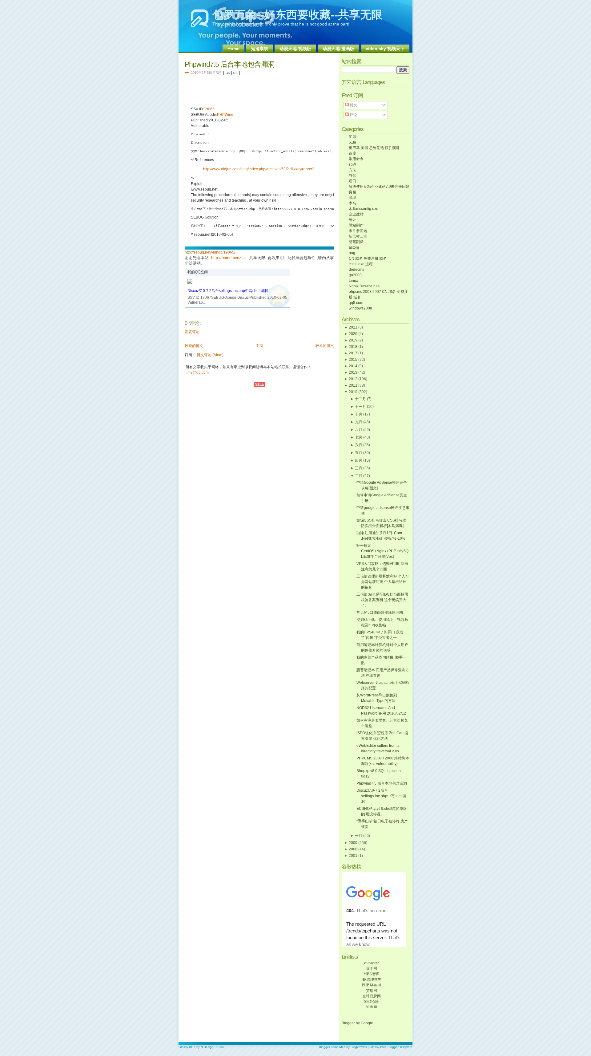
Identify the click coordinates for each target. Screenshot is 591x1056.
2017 (353, 353)
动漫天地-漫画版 (338, 48)
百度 (352, 153)
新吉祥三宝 (358, 236)
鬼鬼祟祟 (259, 48)
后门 (352, 181)
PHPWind (225, 114)
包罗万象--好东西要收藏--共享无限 (297, 14)
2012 (353, 379)
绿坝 (352, 197)
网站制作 (356, 225)
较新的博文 (194, 346)
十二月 (360, 399)
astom (354, 247)
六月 (358, 445)
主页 (259, 346)
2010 (353, 392)
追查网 (371, 1004)
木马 (352, 203)
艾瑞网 (371, 987)
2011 (353, 385)
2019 (353, 340)
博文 (353, 105)
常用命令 (356, 159)
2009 (353, 843)
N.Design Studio (212, 1047)
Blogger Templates (332, 1047)
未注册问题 (358, 231)
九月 (358, 422)
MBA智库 (372, 970)
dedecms (356, 269)
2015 (353, 359)
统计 (352, 220)
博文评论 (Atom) (210, 355)
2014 (353, 366)
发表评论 (192, 332)
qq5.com (356, 303)
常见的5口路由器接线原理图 (379, 612)
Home (233, 48)
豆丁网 (371, 965)
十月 (358, 414)
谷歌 (352, 175)
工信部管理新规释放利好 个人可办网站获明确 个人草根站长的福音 (382, 581)
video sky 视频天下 (385, 48)
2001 (353, 855)
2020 (353, 334)
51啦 (353, 137)
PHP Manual (371, 981)
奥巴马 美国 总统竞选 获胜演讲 (374, 148)
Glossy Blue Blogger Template (391, 1047)
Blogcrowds (359, 1047)
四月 (358, 460)
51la (352, 142)
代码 (352, 164)
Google (367, 1023)
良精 (352, 192)
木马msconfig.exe (363, 209)
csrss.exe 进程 (361, 264)
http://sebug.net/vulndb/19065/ (210, 252)
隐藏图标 (356, 242)
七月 (358, 437)
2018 (353, 347)
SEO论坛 (371, 998)
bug (352, 253)
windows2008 (360, 308)
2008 (353, 849)
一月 (358, 835)
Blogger (349, 1023)
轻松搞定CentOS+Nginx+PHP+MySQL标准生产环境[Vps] (382, 551)
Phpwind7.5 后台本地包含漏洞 (230, 64)
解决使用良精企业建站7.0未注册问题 (379, 186)
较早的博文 (325, 346)
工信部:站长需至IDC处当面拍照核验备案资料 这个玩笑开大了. (382, 600)
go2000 (355, 275)
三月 (358, 468)
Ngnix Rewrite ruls (364, 286)
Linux (353, 280)
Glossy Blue (187, 1047)
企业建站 (356, 214)
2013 (353, 372)
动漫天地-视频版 (295, 48)
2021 (353, 327)
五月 (358, 453)
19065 (209, 109)
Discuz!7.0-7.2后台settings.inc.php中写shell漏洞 (227, 291)
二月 (358, 476)
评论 (353, 115)
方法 (352, 170)
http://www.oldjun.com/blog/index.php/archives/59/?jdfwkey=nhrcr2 (258, 169)
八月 (358, 430)
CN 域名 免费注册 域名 (368, 258)
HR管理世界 (371, 976)
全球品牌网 (371, 993)
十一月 (360, 406)
